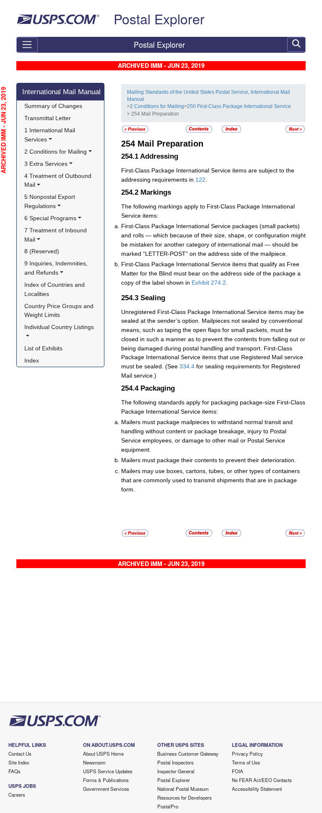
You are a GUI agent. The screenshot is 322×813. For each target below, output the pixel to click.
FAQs (14, 771)
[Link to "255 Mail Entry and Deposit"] (295, 128)
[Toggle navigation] (27, 44)
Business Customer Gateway (187, 753)
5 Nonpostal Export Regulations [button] (50, 201)
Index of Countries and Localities (55, 289)
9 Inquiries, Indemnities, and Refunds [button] (56, 268)
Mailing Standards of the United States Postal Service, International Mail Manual (208, 96)
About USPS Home (103, 753)
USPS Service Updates (107, 771)
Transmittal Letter (47, 118)
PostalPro (167, 806)
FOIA (237, 771)
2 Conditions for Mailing (157, 106)
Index (31, 360)
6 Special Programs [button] (50, 218)
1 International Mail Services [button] (50, 135)
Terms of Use (246, 762)
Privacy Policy (247, 753)
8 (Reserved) (41, 251)
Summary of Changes (53, 106)
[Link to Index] (231, 128)
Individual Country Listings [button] (59, 327)
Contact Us (19, 753)
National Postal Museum (183, 788)
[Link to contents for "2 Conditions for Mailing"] (199, 128)
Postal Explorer (159, 18)
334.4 (187, 366)
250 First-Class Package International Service (239, 106)
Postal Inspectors (175, 762)
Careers (16, 794)
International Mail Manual (61, 91)
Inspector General (176, 771)
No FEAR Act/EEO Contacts (262, 780)
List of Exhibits (43, 348)
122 (200, 179)
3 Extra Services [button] (46, 163)
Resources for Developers (184, 797)
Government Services (106, 788)
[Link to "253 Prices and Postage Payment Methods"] (135, 128)
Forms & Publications (106, 780)
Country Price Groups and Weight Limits (59, 311)
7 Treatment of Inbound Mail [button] (56, 235)
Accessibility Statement (257, 788)
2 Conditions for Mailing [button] (55, 151)
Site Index (18, 762)
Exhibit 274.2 (209, 282)
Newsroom (94, 762)
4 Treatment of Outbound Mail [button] (58, 180)
